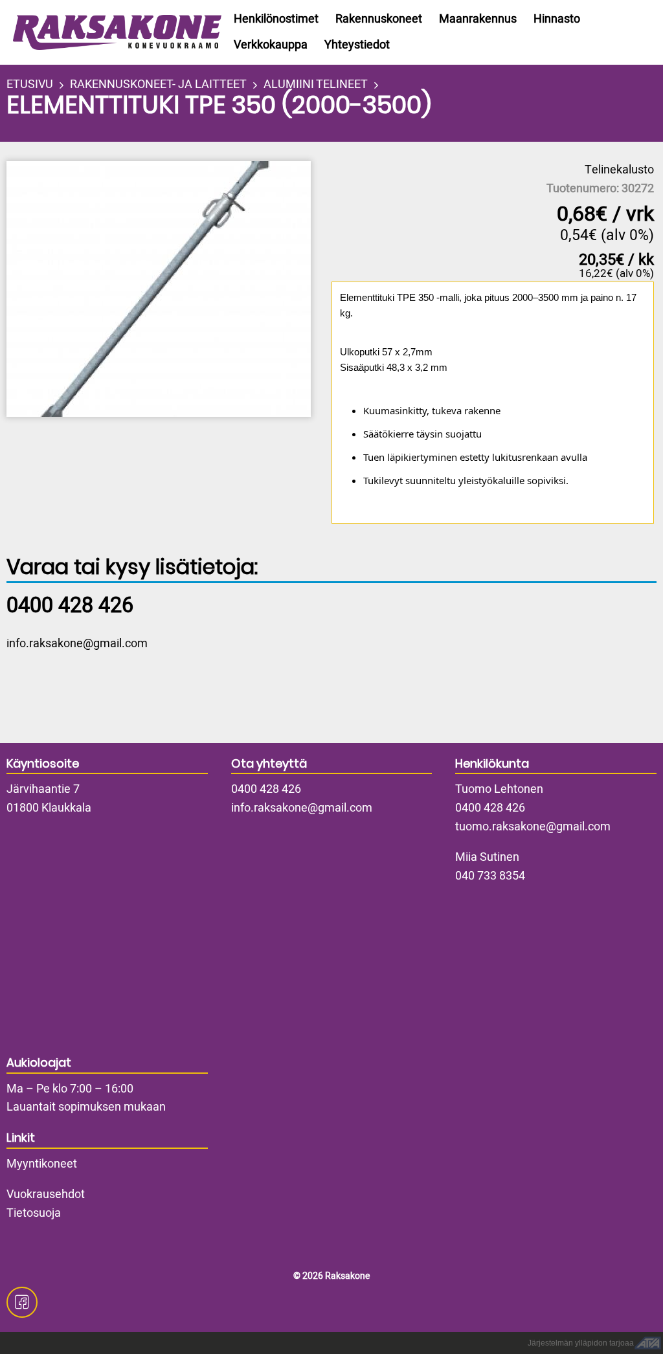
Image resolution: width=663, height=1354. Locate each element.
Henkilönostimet (276, 19)
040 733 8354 (490, 876)
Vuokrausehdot (45, 1194)
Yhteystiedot (357, 45)
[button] (167, 289)
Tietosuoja (33, 1213)
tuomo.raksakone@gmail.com (533, 827)
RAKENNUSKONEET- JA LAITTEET (158, 85)
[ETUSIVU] (109, 32)
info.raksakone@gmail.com (77, 643)
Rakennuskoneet (378, 19)
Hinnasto (557, 19)
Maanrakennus (478, 19)
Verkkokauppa (271, 45)
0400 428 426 (266, 789)
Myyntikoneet (41, 1164)
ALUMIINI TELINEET (316, 85)
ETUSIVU (29, 85)
